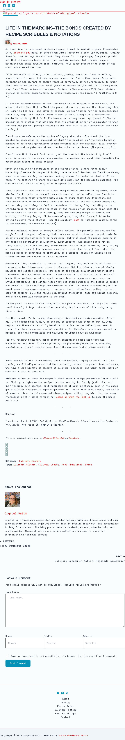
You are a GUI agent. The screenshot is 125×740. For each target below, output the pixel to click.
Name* (8, 636)
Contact (65, 717)
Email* (48, 636)
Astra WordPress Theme (73, 735)
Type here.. (13, 591)
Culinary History (30, 461)
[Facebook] (4, 6)
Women (88, 464)
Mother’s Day (22, 52)
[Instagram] (9, 6)
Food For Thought (66, 713)
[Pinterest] (13, 6)
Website (87, 636)
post (77, 219)
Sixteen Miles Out (53, 437)
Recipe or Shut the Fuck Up (73, 397)
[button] (8, 9)
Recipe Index (65, 706)
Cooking (65, 702)
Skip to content (10, 1)
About (65, 698)
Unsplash (73, 437)
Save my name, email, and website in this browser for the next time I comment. (64, 656)
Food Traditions (72, 464)
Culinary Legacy (48, 464)
